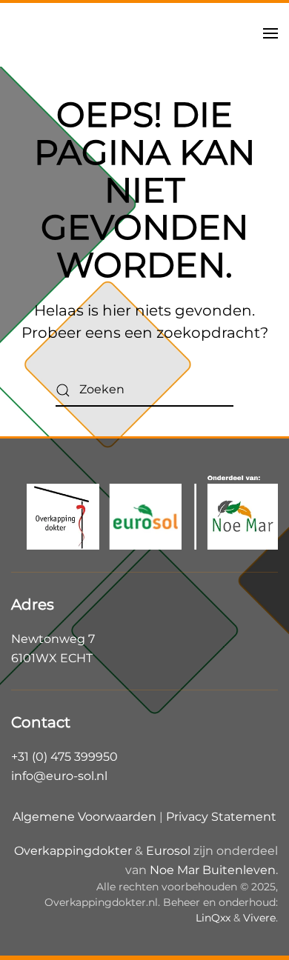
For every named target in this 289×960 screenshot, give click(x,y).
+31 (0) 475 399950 (64, 757)
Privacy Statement (221, 817)
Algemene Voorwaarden (84, 817)
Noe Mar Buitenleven (213, 870)
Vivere (259, 917)
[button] (270, 33)
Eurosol (168, 851)
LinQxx (213, 917)
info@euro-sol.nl (59, 776)
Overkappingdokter (73, 851)
